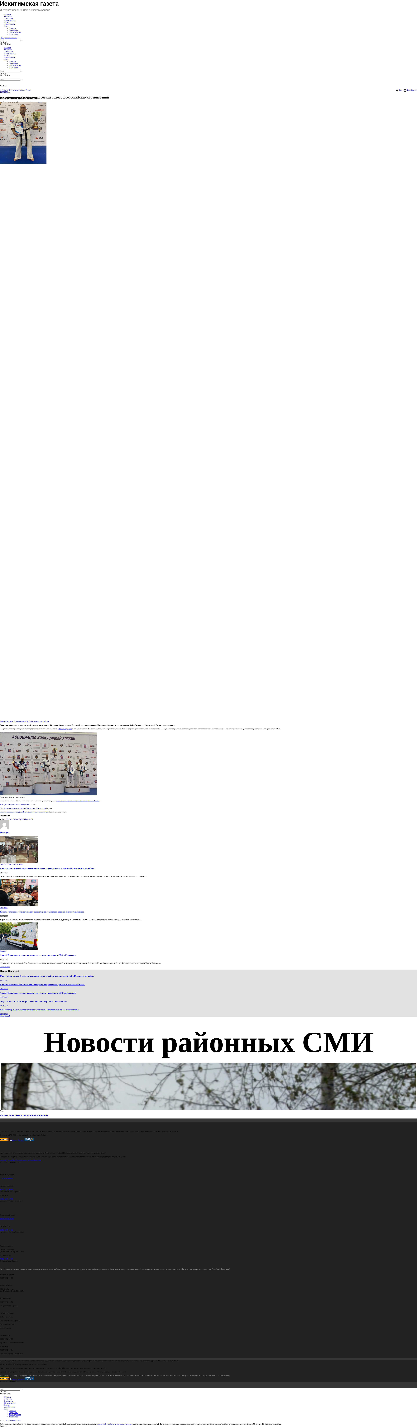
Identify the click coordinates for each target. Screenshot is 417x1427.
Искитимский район (17, 819)
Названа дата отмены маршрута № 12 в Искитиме (24, 1115)
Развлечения (13, 34)
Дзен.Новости (9, 24)
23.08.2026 (4, 980)
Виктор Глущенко (65, 729)
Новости (7, 15)
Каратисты (29, 819)
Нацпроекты (13, 30)
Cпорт (7, 819)
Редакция (4, 832)
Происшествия (9, 20)
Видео (6, 22)
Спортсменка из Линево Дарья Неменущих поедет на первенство (24, 812)
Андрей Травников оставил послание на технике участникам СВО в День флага (38, 955)
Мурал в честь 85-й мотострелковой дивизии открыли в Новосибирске (33, 1001)
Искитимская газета (13, 1420)
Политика (12, 28)
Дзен (400, 90)
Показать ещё (5, 967)
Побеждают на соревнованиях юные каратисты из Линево (77, 801)
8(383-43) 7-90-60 (6, 1178)
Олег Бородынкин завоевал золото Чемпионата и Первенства (23, 808)
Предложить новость (9, 38)
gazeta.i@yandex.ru (7, 1219)
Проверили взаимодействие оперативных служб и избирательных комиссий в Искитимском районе (47, 868)
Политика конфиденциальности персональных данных (20, 1160)
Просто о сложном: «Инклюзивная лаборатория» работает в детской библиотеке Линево (42, 912)
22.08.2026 (4, 997)
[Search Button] (21, 40)
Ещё (5, 26)
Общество (8, 16)
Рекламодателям (15, 32)
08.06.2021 (4, 92)
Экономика (8, 18)
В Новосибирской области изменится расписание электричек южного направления (39, 1010)
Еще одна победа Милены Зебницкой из (15, 804)
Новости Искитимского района (13, 90)
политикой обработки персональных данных (115, 1424)
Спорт (28, 90)
